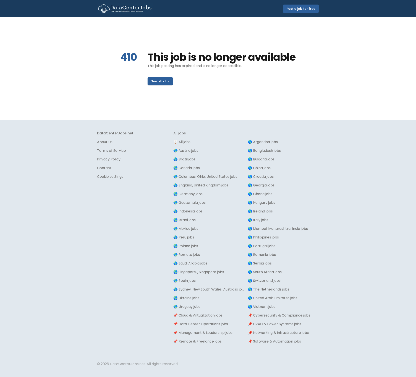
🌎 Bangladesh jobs (264, 150)
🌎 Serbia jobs (260, 263)
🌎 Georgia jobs (261, 185)
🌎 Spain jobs (184, 280)
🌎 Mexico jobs (185, 228)
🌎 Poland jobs (185, 245)
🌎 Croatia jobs (261, 176)
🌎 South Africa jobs (265, 271)
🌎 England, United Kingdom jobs (200, 185)
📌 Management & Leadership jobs (202, 332)
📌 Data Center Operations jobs (200, 324)
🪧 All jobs (181, 141)
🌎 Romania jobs (262, 254)
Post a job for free (300, 9)
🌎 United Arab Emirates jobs (272, 297)
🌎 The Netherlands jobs (268, 289)
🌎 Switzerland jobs (264, 280)
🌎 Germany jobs (188, 193)
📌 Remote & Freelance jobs (197, 341)
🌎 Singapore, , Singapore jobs (198, 271)
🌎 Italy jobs (258, 219)
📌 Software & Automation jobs (274, 341)
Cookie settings (110, 176)
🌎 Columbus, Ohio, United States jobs (205, 176)
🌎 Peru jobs (183, 237)
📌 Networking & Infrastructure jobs (278, 332)
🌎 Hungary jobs (261, 202)
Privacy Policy (108, 159)
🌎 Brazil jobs (184, 159)
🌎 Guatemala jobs (189, 202)
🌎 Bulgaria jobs (261, 159)
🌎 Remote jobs (186, 254)
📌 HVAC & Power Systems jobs (274, 324)
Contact (104, 167)
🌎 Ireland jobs (260, 211)
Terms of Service (111, 150)
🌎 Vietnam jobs (261, 306)
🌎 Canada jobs (186, 167)
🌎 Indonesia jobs (188, 211)
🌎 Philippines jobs (263, 237)
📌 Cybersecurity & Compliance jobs (279, 315)
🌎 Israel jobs (184, 219)
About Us (104, 141)
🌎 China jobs (259, 167)
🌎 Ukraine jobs (186, 297)
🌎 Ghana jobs (260, 193)
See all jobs (160, 81)
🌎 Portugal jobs (261, 245)
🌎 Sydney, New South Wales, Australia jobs (208, 289)
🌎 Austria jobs (185, 150)
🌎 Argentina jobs (263, 141)
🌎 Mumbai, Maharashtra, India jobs (278, 228)
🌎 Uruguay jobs (186, 306)
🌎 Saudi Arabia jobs (190, 263)
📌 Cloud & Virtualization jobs (198, 315)
